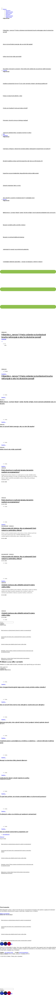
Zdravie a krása (9, 11)
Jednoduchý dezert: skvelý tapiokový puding (14, 778)
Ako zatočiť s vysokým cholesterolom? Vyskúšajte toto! (19, 198)
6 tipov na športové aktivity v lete (12, 96)
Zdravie (4, 332)
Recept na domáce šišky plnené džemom (13, 760)
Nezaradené (4, 526)
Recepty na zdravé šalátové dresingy (13, 237)
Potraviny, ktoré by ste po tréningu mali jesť (15, 120)
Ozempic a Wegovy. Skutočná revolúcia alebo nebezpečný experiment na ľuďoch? (26, 149)
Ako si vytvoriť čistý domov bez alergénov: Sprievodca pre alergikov (22, 705)
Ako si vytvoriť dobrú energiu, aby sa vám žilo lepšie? (18, 44)
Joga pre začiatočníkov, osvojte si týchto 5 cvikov (17, 133)
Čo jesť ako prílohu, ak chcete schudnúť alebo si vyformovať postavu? (23, 796)
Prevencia (8, 10)
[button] (4, 374)
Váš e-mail (2, 667)
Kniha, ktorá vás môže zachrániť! (12, 56)
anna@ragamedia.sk (23, 952)
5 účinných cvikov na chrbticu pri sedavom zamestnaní (18, 814)
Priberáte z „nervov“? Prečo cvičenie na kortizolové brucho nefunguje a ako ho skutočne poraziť (28, 31)
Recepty (2, 399)
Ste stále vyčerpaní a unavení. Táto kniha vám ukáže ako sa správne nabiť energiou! (27, 69)
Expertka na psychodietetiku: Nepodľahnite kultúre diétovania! (21, 173)
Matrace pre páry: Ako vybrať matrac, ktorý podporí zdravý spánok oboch (24, 722)
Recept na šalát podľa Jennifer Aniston (14, 225)
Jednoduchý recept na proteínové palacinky (16, 249)
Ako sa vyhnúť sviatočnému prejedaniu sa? (14, 832)
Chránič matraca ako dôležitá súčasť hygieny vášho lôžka (13, 644)
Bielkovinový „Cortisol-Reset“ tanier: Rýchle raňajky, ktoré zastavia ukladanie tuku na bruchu (29, 212)
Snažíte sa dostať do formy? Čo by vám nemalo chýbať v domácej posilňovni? (25, 83)
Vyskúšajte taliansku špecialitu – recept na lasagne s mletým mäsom (22, 262)
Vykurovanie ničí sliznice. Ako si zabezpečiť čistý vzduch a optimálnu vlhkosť (18, 529)
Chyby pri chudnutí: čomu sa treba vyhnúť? (15, 108)
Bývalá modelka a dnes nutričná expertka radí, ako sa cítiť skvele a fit (23, 161)
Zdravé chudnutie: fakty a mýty (12, 185)
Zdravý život (9, 13)
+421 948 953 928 (8, 952)
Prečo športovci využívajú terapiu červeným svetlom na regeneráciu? (17, 471)
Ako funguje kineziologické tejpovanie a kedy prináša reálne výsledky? (23, 687)
